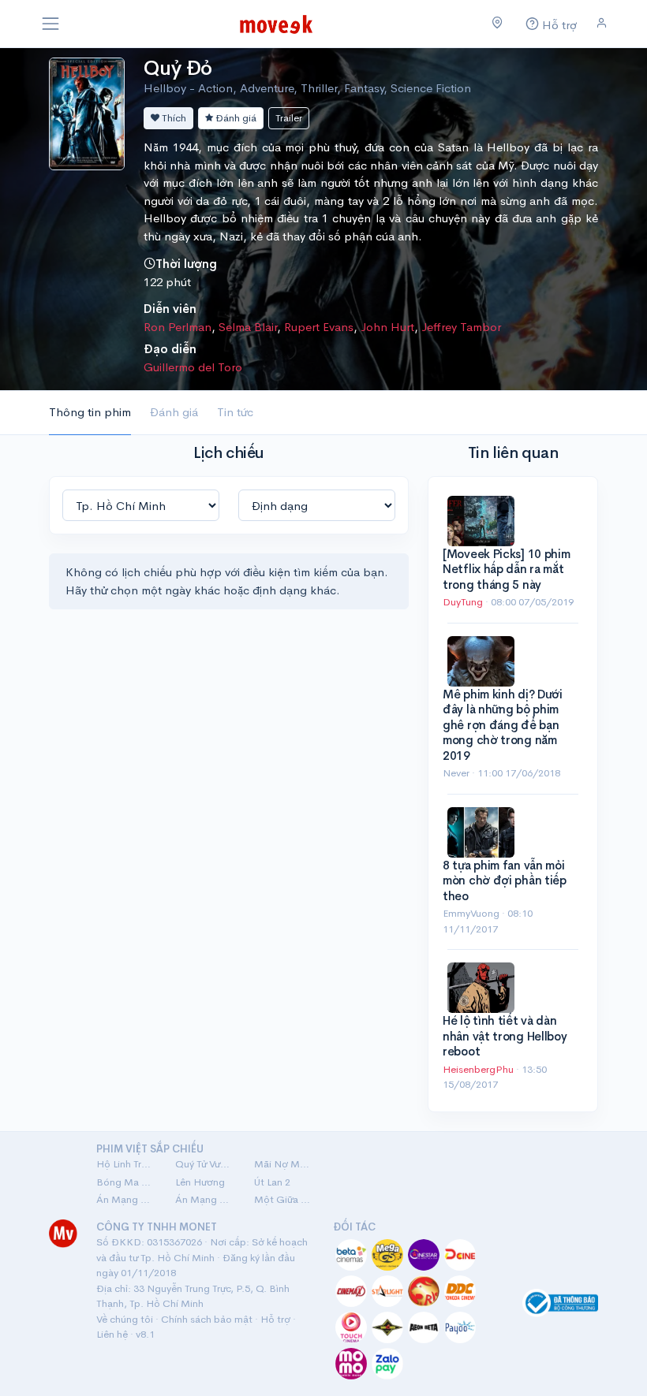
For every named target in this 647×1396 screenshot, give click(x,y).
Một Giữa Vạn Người (284, 1199)
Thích (172, 118)
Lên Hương (200, 1182)
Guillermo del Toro (193, 366)
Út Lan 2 (272, 1182)
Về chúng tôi (124, 1319)
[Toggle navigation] (50, 23)
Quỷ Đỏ (178, 68)
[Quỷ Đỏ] (87, 112)
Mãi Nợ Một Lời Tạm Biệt (284, 1164)
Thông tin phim (90, 411)
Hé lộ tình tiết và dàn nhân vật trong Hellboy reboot (505, 1036)
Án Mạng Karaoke (126, 1199)
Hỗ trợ (275, 1319)
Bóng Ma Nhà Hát (126, 1182)
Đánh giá (234, 118)
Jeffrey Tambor (461, 326)
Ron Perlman (177, 326)
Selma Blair (248, 326)
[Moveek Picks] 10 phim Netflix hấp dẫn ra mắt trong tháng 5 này (506, 569)
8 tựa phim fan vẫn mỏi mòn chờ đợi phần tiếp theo (505, 880)
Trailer (288, 118)
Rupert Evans (318, 326)
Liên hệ (112, 1334)
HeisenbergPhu (479, 1069)
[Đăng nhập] (602, 23)
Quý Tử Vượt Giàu (205, 1164)
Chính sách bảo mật (206, 1319)
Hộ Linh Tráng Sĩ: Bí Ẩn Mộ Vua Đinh (126, 1164)
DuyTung (464, 602)
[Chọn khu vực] (497, 23)
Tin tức (235, 411)
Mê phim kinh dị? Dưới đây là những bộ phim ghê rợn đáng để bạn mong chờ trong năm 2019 (503, 725)
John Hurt (387, 326)
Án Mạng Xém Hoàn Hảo (205, 1199)
